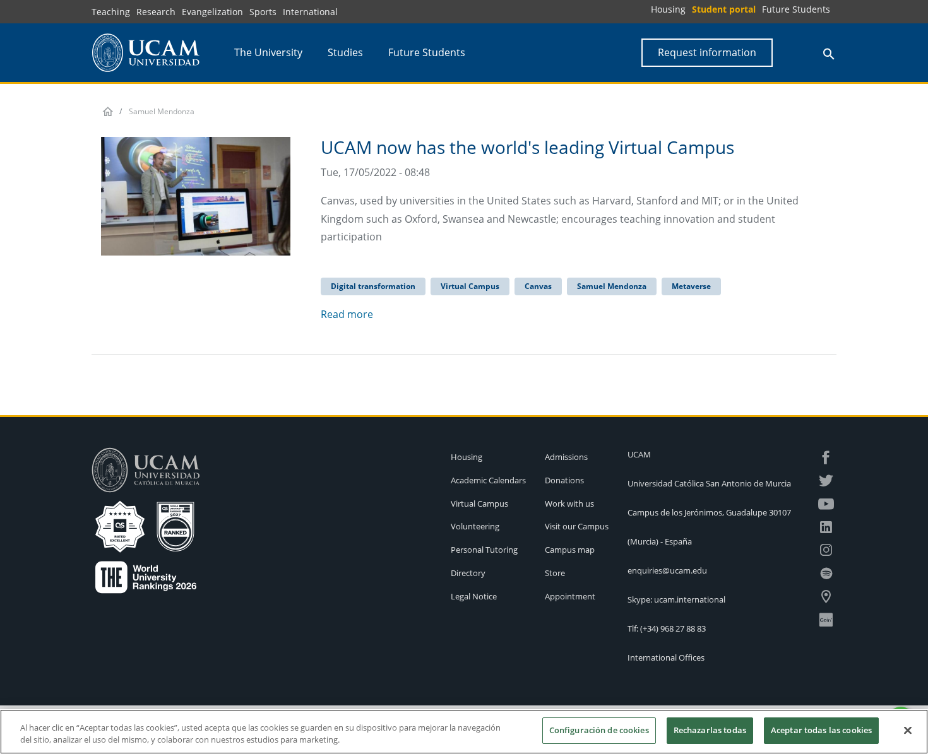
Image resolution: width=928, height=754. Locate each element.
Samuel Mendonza (611, 286)
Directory (468, 573)
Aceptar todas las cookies (821, 730)
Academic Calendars (488, 480)
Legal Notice (474, 596)
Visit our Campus (577, 526)
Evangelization (212, 12)
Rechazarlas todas (710, 730)
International (310, 12)
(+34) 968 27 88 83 (673, 628)
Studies (345, 52)
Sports (263, 12)
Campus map (570, 549)
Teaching (111, 12)
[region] (464, 731)
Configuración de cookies (599, 730)
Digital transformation (373, 286)
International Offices (666, 657)
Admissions (566, 456)
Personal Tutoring (484, 549)
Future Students (796, 9)
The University (268, 52)
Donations (564, 480)
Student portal (724, 9)
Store (555, 573)
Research (155, 12)
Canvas (538, 286)
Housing (668, 9)
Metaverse (691, 286)
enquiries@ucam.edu (667, 570)
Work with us (569, 503)
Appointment (570, 596)
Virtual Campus (470, 286)
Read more (347, 314)
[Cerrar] (908, 730)
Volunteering (475, 526)
